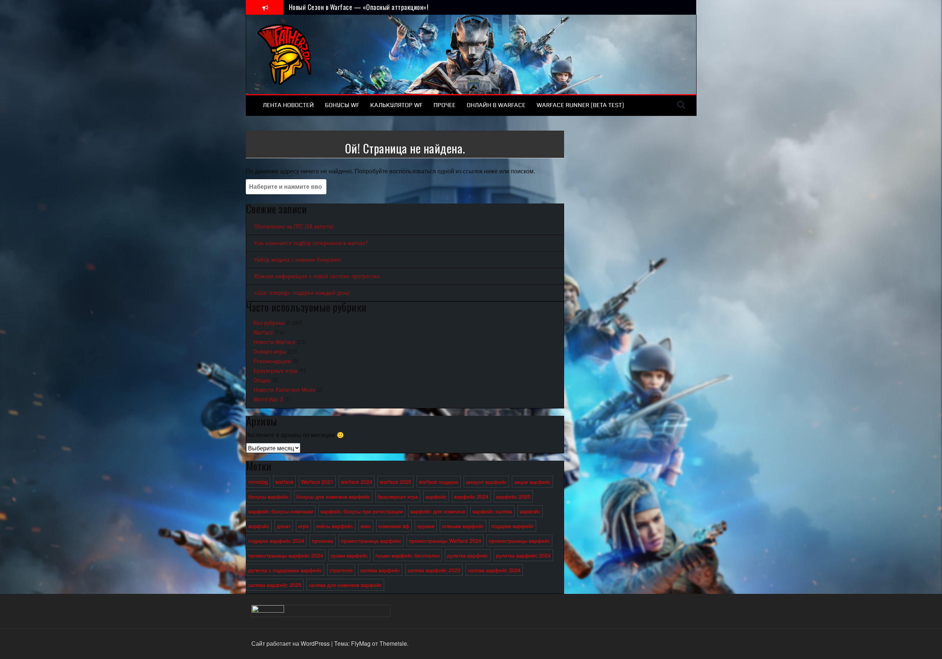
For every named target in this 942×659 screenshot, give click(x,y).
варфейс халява (492, 511)
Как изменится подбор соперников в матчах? (311, 243)
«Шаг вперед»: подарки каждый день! (302, 293)
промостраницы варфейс (519, 540)
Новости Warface (274, 342)
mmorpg (258, 481)
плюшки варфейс (463, 525)
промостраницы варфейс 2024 (285, 555)
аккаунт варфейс (486, 481)
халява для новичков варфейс (345, 584)
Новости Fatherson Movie (284, 390)
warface (284, 481)
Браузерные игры (276, 371)
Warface (263, 332)
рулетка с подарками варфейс (285, 570)
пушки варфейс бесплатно (407, 555)
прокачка (322, 540)
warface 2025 (395, 481)
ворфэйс (258, 525)
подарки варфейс (512, 525)
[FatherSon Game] (284, 53)
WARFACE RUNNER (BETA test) (580, 105)
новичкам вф (394, 525)
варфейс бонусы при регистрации (362, 511)
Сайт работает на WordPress (291, 643)
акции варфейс (532, 481)
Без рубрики (269, 323)
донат (284, 525)
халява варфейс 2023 (433, 570)
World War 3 (268, 399)
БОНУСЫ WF (342, 105)
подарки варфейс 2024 (276, 540)
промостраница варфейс (371, 540)
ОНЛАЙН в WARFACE (496, 105)
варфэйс (530, 511)
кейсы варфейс (334, 525)
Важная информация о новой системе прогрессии (317, 276)
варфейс (436, 496)
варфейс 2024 (471, 496)
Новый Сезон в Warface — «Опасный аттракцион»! (359, 7)
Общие (262, 380)
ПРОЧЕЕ (444, 105)
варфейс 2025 (513, 496)
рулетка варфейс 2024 (523, 555)
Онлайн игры (270, 351)
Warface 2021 (317, 481)
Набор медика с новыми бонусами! (298, 259)
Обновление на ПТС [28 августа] (293, 226)
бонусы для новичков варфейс (333, 496)
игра (303, 525)
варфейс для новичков (437, 511)
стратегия (341, 570)
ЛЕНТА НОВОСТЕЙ (288, 105)
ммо (366, 525)
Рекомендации (272, 361)
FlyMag (361, 643)
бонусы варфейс (268, 496)
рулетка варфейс (468, 555)
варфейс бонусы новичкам (280, 511)
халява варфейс (380, 570)
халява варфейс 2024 (494, 570)
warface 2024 (356, 481)
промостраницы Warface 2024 (445, 540)
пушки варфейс (349, 555)
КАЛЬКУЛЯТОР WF (396, 105)
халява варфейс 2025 (274, 584)
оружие (426, 525)
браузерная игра (398, 496)
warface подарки (438, 481)
